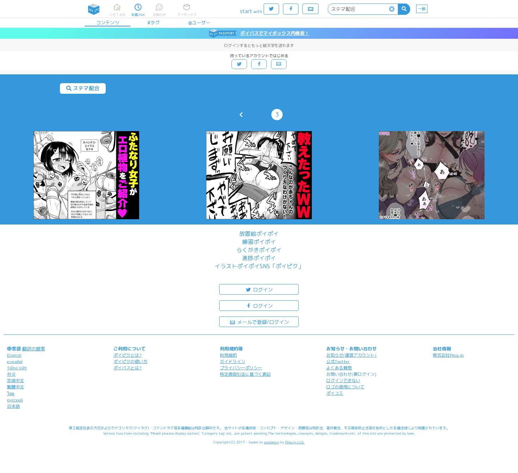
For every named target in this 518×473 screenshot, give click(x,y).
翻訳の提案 (33, 348)
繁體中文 (15, 387)
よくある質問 (339, 368)
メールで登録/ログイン (262, 322)
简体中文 (15, 380)
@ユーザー (199, 22)
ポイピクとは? (127, 355)
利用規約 (228, 355)
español (15, 361)
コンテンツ (107, 22)
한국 (11, 374)
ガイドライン (232, 361)
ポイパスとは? (127, 368)
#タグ (153, 22)
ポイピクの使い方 (130, 361)
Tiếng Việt (17, 368)
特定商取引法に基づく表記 (245, 374)
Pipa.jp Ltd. (294, 442)
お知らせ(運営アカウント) (351, 355)
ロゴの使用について (345, 387)
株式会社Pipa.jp (448, 355)
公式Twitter (338, 361)
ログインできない (343, 380)
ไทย (10, 394)
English (14, 355)
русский (15, 400)
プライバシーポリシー (241, 368)
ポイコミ (334, 393)
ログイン (262, 289)
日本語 (13, 406)
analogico (271, 442)
